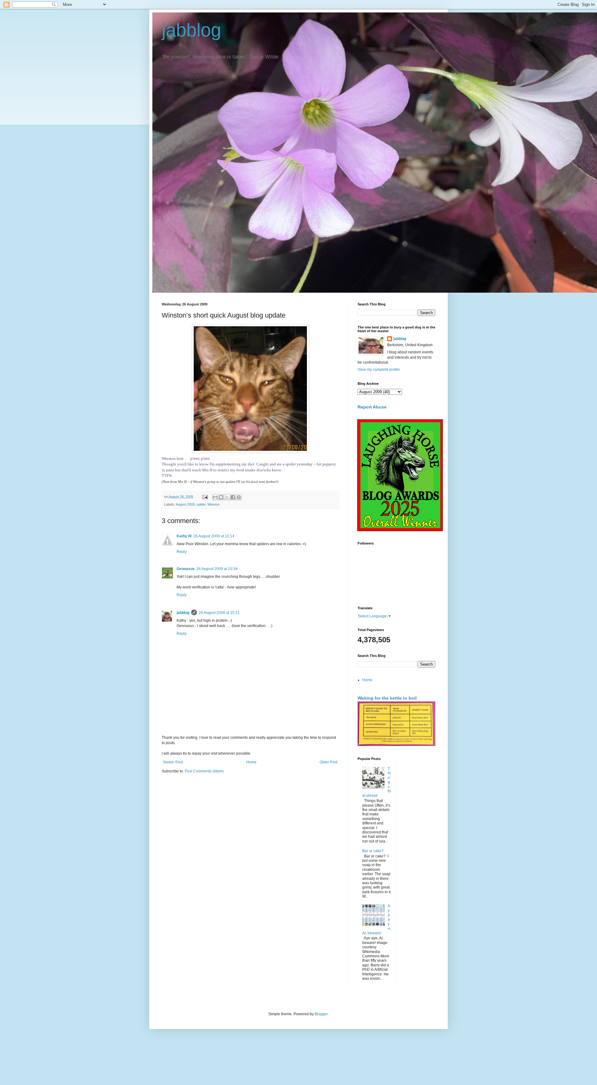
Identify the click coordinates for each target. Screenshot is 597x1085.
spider (201, 504)
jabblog (191, 30)
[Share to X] (227, 497)
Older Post (328, 762)
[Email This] (215, 497)
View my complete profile (379, 369)
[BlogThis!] (221, 497)
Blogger (321, 1014)
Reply (182, 552)
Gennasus (186, 569)
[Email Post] (205, 496)
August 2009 (185, 504)
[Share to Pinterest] (239, 497)
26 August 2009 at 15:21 (219, 613)
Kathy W (184, 536)
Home (251, 762)
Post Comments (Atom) (204, 771)
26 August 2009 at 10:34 (217, 569)
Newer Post (173, 762)
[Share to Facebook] (233, 497)
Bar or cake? (373, 851)
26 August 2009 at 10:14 (213, 536)
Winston (213, 504)
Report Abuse (372, 406)
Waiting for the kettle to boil (387, 698)
